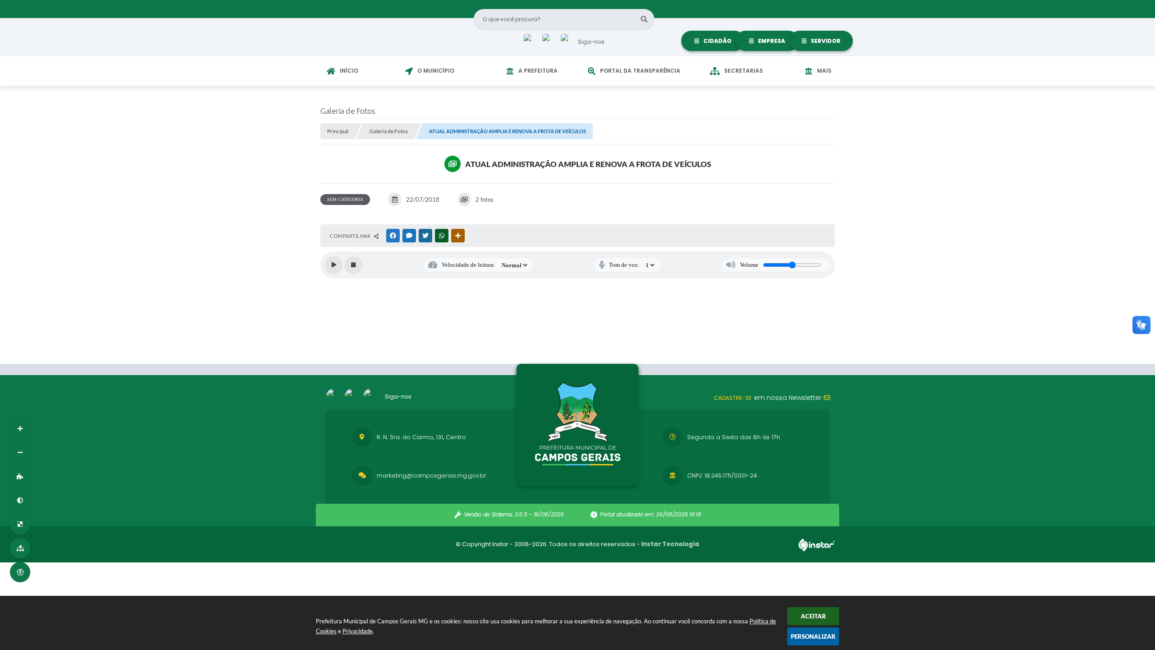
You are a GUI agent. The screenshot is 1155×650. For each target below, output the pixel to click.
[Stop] (353, 265)
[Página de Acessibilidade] (20, 572)
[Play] (334, 265)
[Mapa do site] (20, 548)
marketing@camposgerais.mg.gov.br (431, 475)
